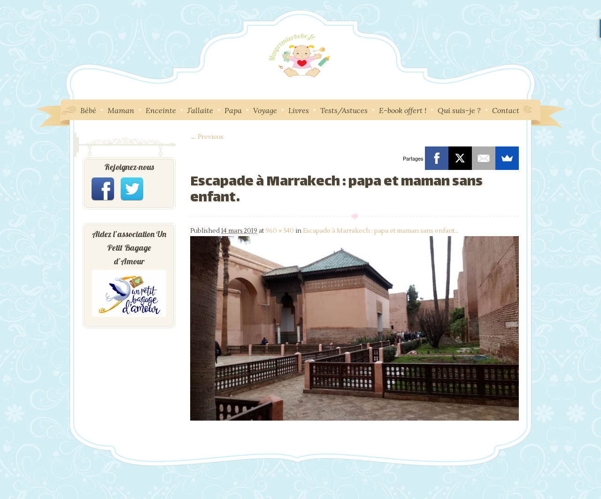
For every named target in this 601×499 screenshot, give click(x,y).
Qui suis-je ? (459, 110)
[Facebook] (436, 158)
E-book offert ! (402, 110)
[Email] (483, 158)
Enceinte (161, 110)
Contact (505, 110)
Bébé (88, 110)
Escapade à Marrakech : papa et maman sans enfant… (381, 231)
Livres (298, 110)
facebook (103, 188)
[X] (460, 158)
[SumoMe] (507, 158)
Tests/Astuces (344, 110)
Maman (121, 110)
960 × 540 (279, 231)
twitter (132, 188)
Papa (233, 110)
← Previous (206, 137)
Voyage (265, 110)
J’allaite (200, 110)
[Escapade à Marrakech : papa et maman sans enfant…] (354, 418)
